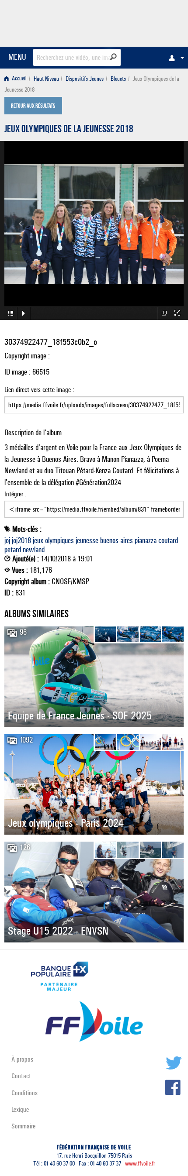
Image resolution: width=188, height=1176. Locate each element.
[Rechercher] (113, 56)
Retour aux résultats (33, 106)
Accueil (18, 79)
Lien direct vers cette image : (39, 389)
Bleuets (118, 79)
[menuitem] (174, 57)
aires (126, 540)
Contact (21, 1076)
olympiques (59, 540)
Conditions (24, 1093)
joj (7, 540)
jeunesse (87, 540)
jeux (38, 540)
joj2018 (21, 540)
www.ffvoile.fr (140, 1163)
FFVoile (142, 21)
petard (12, 549)
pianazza (146, 540)
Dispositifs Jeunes (85, 79)
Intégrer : (15, 494)
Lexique (20, 1109)
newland (34, 549)
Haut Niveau (46, 79)
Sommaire (23, 1126)
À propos (22, 1059)
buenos (109, 540)
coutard (168, 540)
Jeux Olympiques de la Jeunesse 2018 (68, 130)
